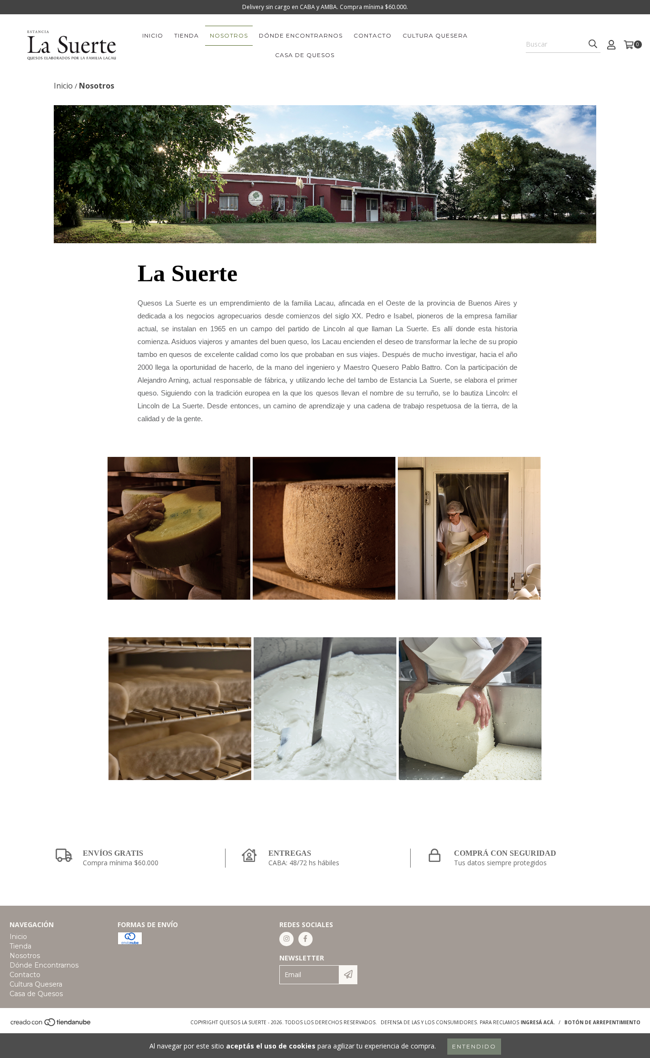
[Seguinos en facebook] (305, 939)
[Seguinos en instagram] (286, 939)
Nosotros (229, 35)
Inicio (152, 35)
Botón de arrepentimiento (602, 1022)
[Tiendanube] (51, 1024)
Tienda (186, 35)
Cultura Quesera (435, 35)
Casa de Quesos (305, 55)
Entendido (474, 1046)
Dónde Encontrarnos (301, 35)
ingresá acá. (538, 1022)
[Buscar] (593, 44)
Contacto (373, 35)
